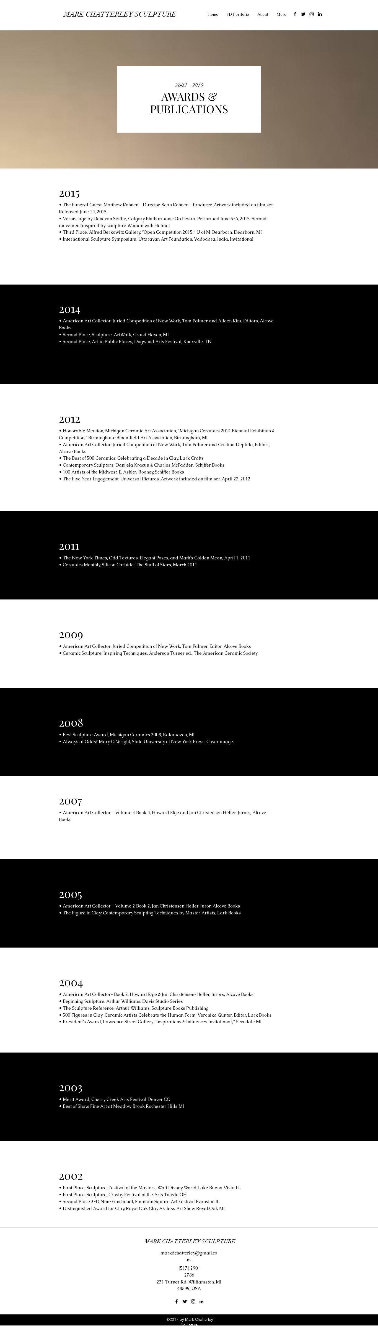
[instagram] (311, 14)
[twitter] (303, 14)
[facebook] (295, 14)
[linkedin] (320, 14)
